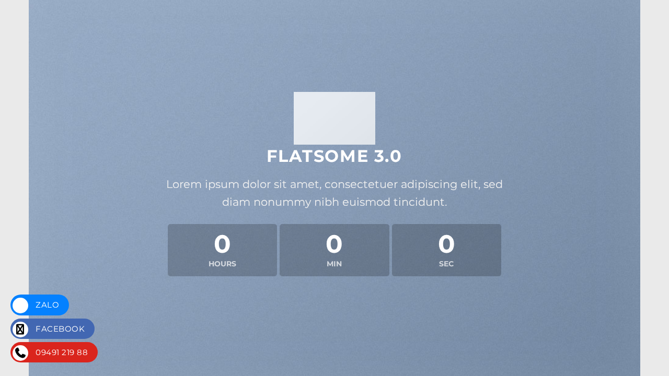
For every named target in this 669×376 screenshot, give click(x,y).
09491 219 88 (60, 352)
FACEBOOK (59, 329)
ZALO (46, 305)
